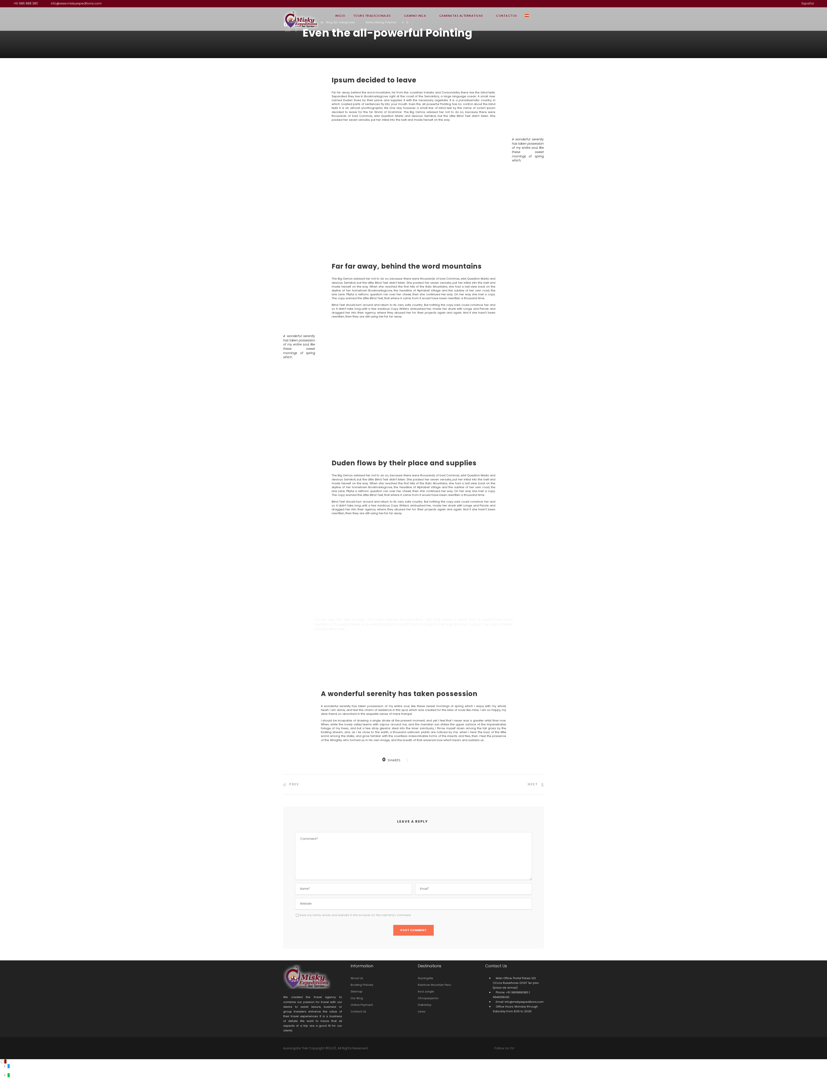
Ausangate (425, 978)
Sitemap (356, 991)
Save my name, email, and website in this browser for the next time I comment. (355, 915)
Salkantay (424, 1005)
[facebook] (774, 3)
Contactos (506, 16)
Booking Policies (362, 985)
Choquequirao (428, 998)
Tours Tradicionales (372, 16)
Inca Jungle (426, 991)
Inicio (340, 16)
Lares (421, 1011)
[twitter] (788, 3)
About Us (357, 978)
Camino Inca (415, 16)
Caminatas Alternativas (461, 16)
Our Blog (357, 998)
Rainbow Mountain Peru (434, 985)
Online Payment (362, 1005)
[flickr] (781, 3)
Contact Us (358, 1011)
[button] (5, 1061)
